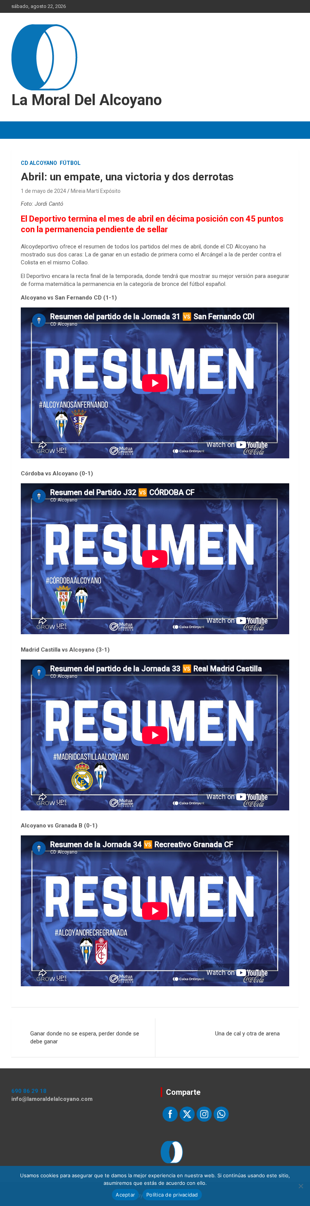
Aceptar (125, 1195)
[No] (300, 1186)
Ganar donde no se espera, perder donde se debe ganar (84, 1037)
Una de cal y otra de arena (247, 1033)
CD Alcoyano (39, 163)
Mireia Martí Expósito (96, 191)
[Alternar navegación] (20, 130)
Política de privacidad (172, 1195)
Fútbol (70, 163)
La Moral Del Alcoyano (86, 100)
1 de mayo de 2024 (43, 191)
